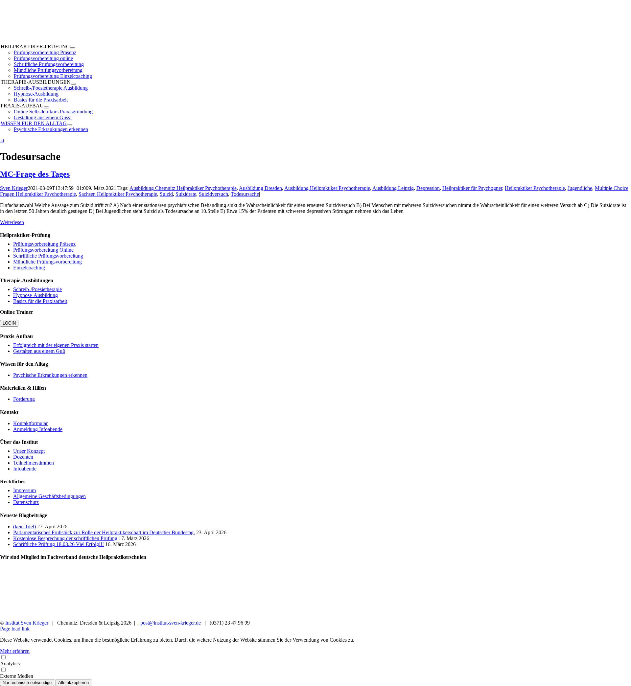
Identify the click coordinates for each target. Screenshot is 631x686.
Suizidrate (185, 194)
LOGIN (9, 323)
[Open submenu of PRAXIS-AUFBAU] (46, 107)
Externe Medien (16, 676)
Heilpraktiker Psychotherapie (535, 188)
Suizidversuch (213, 194)
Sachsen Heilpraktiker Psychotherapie (118, 194)
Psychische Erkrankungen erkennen (50, 375)
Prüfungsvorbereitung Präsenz (44, 244)
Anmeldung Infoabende (37, 429)
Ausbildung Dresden (260, 188)
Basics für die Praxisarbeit (40, 301)
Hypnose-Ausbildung (35, 295)
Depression (428, 188)
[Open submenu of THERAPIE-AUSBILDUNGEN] (73, 84)
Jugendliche (580, 188)
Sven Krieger (14, 188)
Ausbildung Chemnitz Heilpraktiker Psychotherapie (183, 188)
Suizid (166, 194)
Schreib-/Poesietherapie (37, 289)
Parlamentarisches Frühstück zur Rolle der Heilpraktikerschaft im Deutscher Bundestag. (104, 532)
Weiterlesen (12, 222)
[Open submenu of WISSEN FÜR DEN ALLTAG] (69, 125)
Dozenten (23, 457)
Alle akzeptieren (73, 682)
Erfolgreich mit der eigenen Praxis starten (56, 345)
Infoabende (24, 468)
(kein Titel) (24, 526)
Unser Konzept (29, 451)
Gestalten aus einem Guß (39, 351)
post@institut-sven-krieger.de (170, 623)
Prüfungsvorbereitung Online (43, 250)
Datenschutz (26, 502)
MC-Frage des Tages (35, 174)
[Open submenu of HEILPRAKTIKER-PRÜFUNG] (72, 48)
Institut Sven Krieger (26, 623)
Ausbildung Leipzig (393, 188)
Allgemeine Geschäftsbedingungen (49, 496)
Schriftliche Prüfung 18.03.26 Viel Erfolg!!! (58, 544)
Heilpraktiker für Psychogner (472, 188)
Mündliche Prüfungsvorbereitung (47, 261)
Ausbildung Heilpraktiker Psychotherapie (327, 188)
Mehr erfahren (15, 651)
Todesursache (245, 194)
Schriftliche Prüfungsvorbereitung (48, 256)
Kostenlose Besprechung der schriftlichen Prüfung (65, 538)
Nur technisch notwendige (27, 682)
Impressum (24, 490)
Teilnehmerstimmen (33, 463)
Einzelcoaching (29, 267)
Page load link (15, 628)
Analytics (10, 663)
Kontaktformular (30, 423)
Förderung (24, 399)
